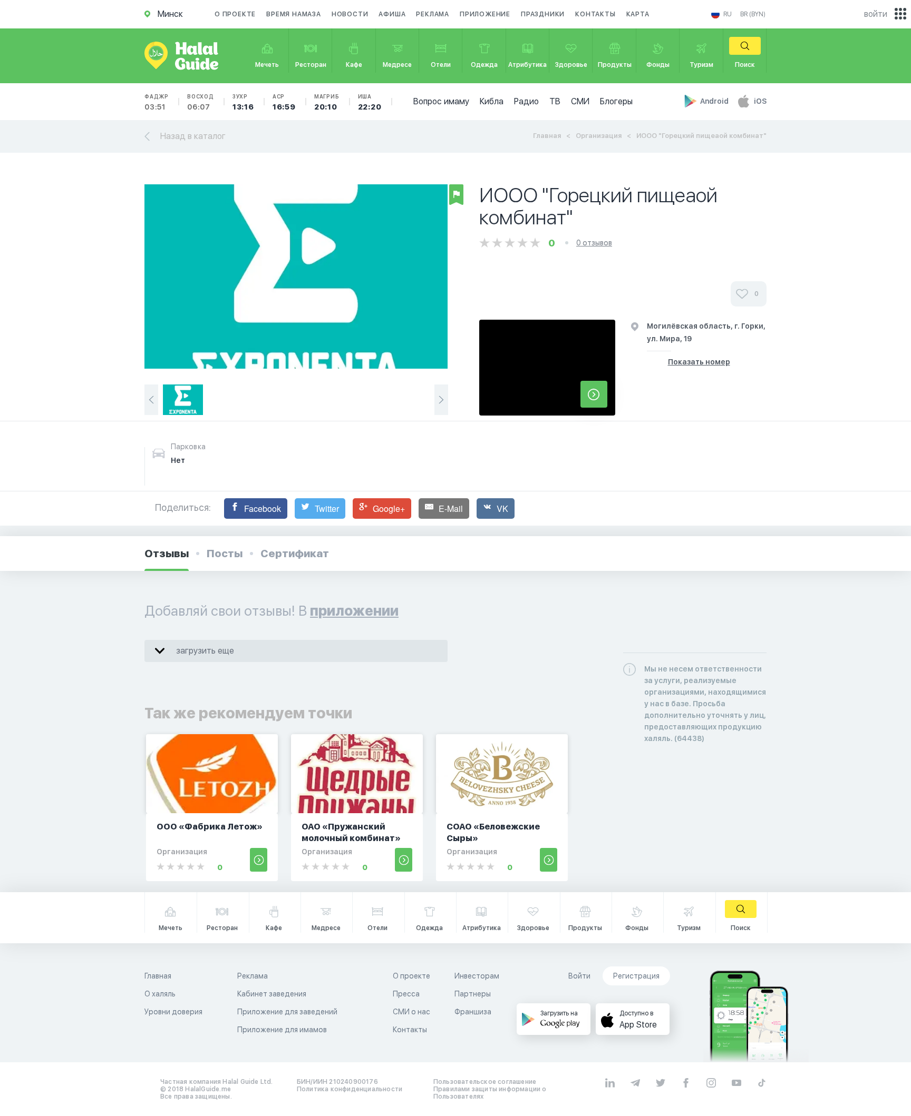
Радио (526, 101)
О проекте (235, 14)
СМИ (580, 101)
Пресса (406, 994)
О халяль (160, 994)
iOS (760, 101)
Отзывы (166, 553)
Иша (370, 102)
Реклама (432, 14)
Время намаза (293, 14)
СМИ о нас (411, 1012)
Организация (599, 136)
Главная (547, 136)
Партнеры (472, 994)
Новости (350, 14)
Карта (638, 14)
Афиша (392, 14)
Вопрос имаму (441, 101)
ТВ (554, 101)
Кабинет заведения (271, 994)
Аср (284, 102)
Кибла (491, 101)
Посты (225, 553)
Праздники (543, 14)
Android (715, 101)
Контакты (595, 14)
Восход (200, 102)
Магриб (327, 102)
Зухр (243, 102)
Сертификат (294, 553)
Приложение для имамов (282, 1029)
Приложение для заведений (287, 1012)
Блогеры (616, 101)
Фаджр (156, 102)
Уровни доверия (173, 1012)
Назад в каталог (193, 136)
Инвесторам (476, 976)
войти (875, 14)
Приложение (485, 14)
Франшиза (472, 1012)
